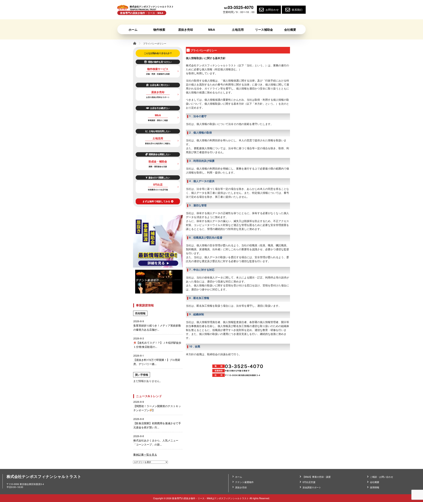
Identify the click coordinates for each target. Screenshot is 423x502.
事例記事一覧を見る (145, 454)
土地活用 (158, 140)
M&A (158, 117)
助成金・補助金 (158, 163)
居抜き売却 (158, 94)
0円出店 (158, 187)
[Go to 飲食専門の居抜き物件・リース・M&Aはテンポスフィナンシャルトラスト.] (134, 43)
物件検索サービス (158, 71)
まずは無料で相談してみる (156, 201)
